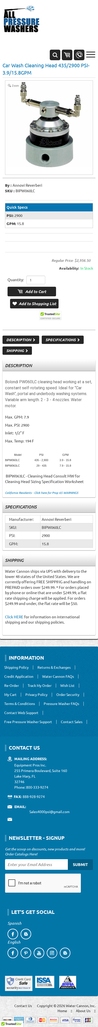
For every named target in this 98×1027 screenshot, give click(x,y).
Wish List (67, 686)
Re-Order (11, 686)
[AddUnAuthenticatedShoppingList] (34, 303)
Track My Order (40, 686)
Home (62, 1010)
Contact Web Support (21, 713)
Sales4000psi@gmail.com (49, 811)
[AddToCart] (32, 291)
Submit (80, 864)
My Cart (10, 695)
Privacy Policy (36, 695)
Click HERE (14, 616)
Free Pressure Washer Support (28, 722)
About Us (83, 1010)
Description (19, 339)
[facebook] (13, 934)
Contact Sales (71, 722)
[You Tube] (39, 953)
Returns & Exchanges (54, 667)
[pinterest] (26, 953)
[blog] (26, 934)
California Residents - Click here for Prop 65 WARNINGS (41, 493)
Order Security (67, 695)
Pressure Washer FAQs (61, 704)
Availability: (69, 268)
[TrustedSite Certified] (50, 315)
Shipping (15, 350)
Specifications (61, 339)
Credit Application (18, 677)
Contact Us (23, 1005)
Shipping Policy (16, 667)
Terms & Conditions (19, 704)
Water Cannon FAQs (58, 677)
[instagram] (52, 953)
